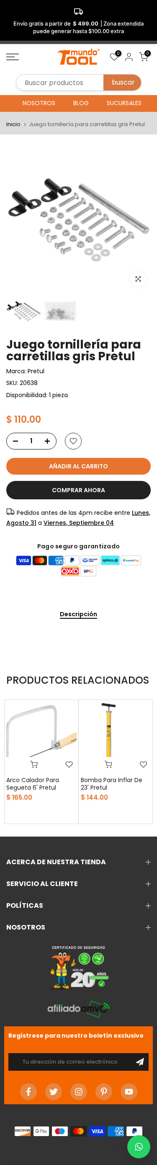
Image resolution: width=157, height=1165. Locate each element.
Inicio (13, 124)
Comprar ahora (78, 490)
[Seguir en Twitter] (53, 1091)
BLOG (81, 103)
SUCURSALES (124, 103)
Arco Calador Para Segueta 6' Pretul (32, 784)
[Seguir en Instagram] (78, 1091)
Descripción (78, 614)
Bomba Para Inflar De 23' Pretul (111, 784)
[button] (138, 1146)
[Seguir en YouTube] (129, 1091)
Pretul (36, 371)
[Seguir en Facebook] (28, 1091)
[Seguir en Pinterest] (103, 1091)
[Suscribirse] (139, 1062)
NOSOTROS (39, 103)
